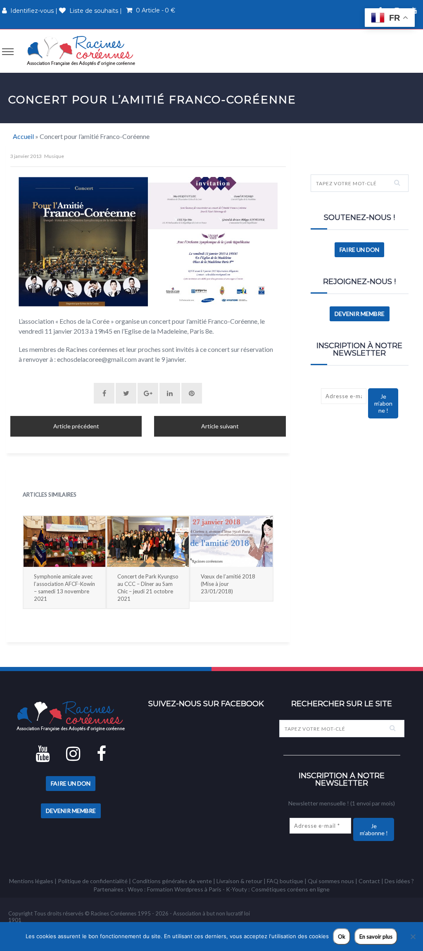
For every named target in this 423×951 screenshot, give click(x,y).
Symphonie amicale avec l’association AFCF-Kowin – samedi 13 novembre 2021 (64, 587)
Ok (341, 936)
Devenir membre (360, 313)
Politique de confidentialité (93, 880)
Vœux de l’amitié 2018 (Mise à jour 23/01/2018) (228, 584)
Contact (369, 880)
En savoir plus (375, 936)
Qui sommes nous (331, 880)
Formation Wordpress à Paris (184, 889)
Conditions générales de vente (172, 880)
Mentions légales (31, 880)
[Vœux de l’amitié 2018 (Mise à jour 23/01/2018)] (231, 541)
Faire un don (359, 249)
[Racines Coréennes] (81, 50)
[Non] (413, 936)
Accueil (23, 136)
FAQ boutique (285, 880)
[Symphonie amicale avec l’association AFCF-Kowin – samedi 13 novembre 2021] (64, 541)
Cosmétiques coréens (279, 889)
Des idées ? (399, 880)
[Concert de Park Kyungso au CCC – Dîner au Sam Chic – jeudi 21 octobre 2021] (148, 541)
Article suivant (220, 426)
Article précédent (76, 426)
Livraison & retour (239, 880)
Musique (54, 156)
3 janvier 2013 (26, 156)
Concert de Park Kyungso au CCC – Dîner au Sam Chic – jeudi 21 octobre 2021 (147, 587)
